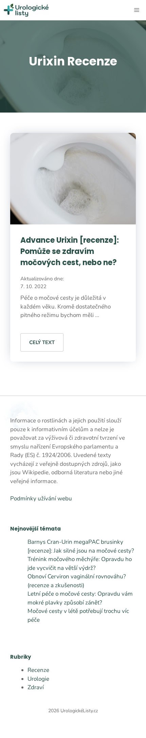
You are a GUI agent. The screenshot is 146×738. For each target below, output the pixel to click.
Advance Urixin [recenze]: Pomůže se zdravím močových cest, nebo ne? (69, 251)
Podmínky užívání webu (41, 498)
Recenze (38, 670)
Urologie (38, 679)
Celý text (42, 342)
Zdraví (36, 687)
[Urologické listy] (26, 10)
